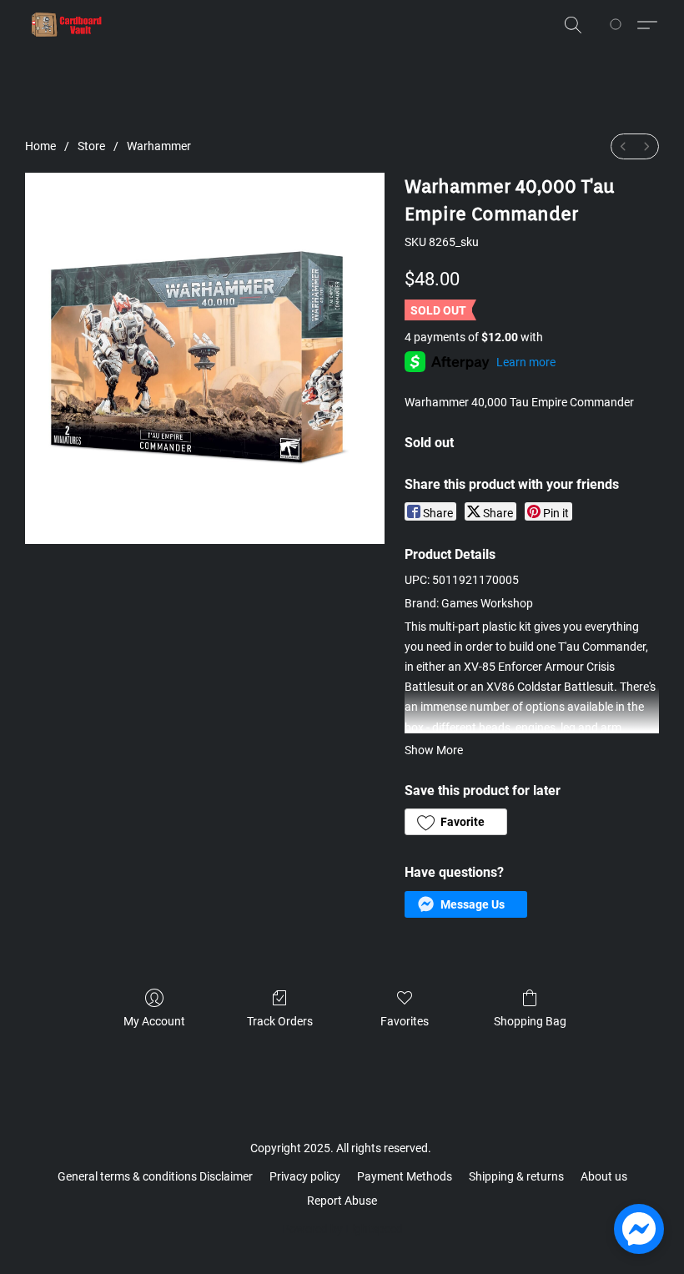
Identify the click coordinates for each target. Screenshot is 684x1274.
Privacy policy (304, 1176)
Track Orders (280, 1021)
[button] (67, 25)
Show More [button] (434, 750)
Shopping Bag (530, 1021)
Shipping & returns (516, 1176)
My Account (154, 1021)
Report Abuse (342, 1200)
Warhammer (159, 146)
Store (91, 146)
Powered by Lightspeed (342, 1229)
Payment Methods (404, 1176)
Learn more (526, 362)
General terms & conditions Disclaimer (155, 1176)
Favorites (404, 1021)
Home (40, 146)
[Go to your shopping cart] (618, 25)
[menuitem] (623, 146)
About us (604, 1176)
